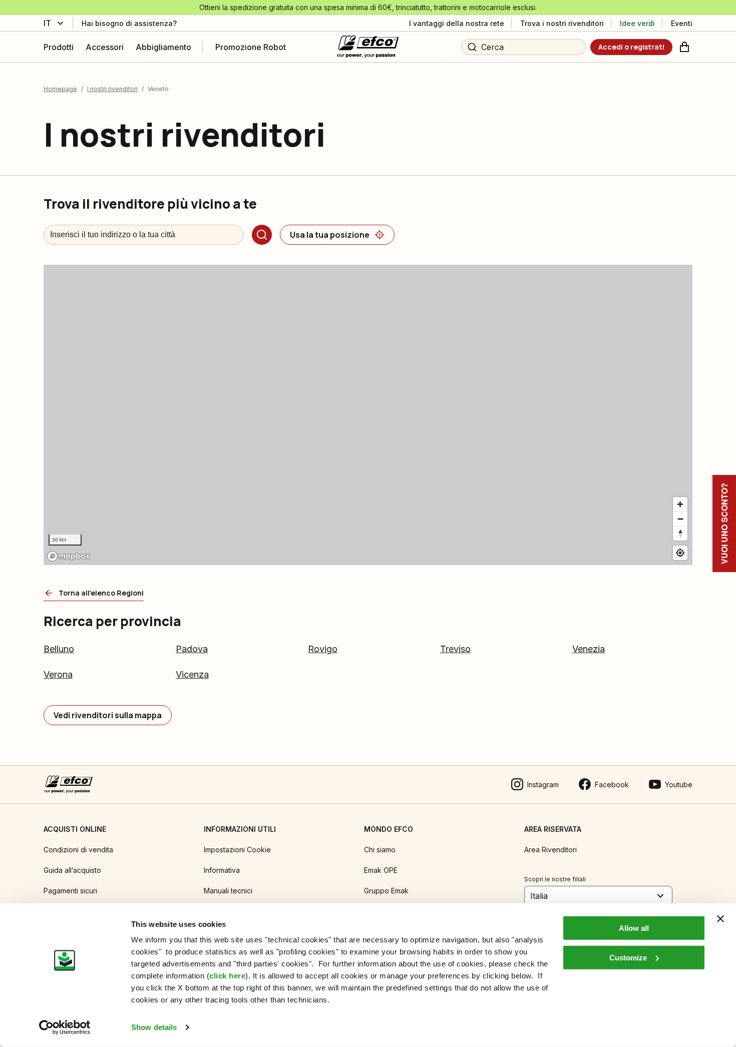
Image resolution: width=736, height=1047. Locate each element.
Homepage (60, 89)
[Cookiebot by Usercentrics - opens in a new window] (65, 1027)
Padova (192, 649)
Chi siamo (380, 849)
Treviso (455, 649)
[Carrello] (684, 47)
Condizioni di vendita (78, 849)
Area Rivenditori (550, 849)
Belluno (59, 649)
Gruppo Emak (386, 890)
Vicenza (192, 674)
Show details (154, 1027)
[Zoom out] (680, 518)
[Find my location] (680, 553)
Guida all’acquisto (72, 870)
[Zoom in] (680, 504)
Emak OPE (381, 870)
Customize (628, 957)
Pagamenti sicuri (70, 890)
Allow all (634, 928)
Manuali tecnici (228, 890)
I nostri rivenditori (112, 89)
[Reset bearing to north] (680, 533)
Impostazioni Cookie (237, 849)
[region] (368, 415)
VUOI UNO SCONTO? (724, 523)
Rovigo (322, 649)
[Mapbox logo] (69, 556)
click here (227, 975)
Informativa (222, 870)
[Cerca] (262, 235)
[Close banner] (720, 918)
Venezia (588, 649)
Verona (58, 674)
